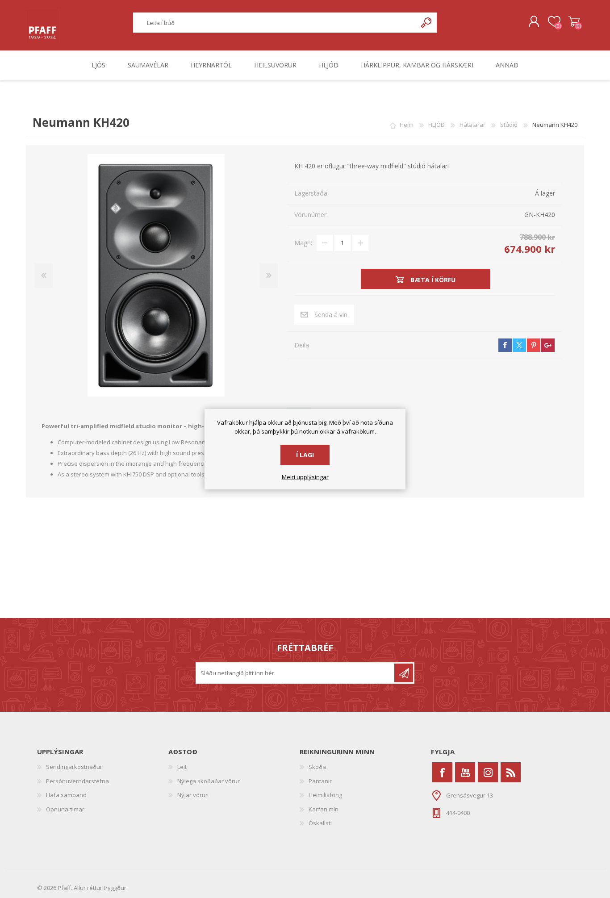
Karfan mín (323, 809)
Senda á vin (330, 314)
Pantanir (320, 781)
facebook (505, 345)
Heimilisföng (325, 795)
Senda (403, 673)
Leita (427, 23)
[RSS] (511, 772)
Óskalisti (320, 823)
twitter (519, 345)
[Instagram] (488, 772)
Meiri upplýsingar (305, 477)
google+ (548, 345)
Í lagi (305, 455)
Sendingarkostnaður (74, 767)
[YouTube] (465, 772)
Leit (182, 767)
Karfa (574, 22)
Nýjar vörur (192, 795)
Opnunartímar (65, 809)
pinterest (533, 345)
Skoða (317, 767)
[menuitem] (102, 767)
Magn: (303, 242)
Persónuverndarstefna (77, 781)
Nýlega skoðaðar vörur (208, 781)
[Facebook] (442, 772)
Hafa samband (66, 795)
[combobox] (275, 23)
